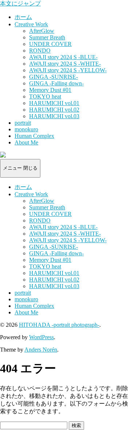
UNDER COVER (50, 44)
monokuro (26, 129)
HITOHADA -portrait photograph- (59, 325)
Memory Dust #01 (50, 90)
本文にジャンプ (20, 3)
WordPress (41, 337)
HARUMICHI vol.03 (54, 116)
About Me (26, 142)
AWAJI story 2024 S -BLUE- (63, 57)
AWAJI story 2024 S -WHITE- (65, 64)
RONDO (40, 50)
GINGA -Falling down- (56, 83)
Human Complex (34, 136)
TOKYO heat (45, 96)
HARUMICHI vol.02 (54, 109)
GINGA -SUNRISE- (53, 77)
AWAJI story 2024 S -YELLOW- (68, 70)
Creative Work (31, 24)
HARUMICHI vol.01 (54, 103)
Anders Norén (40, 349)
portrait (23, 123)
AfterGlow (41, 31)
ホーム (23, 17)
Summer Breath (47, 37)
